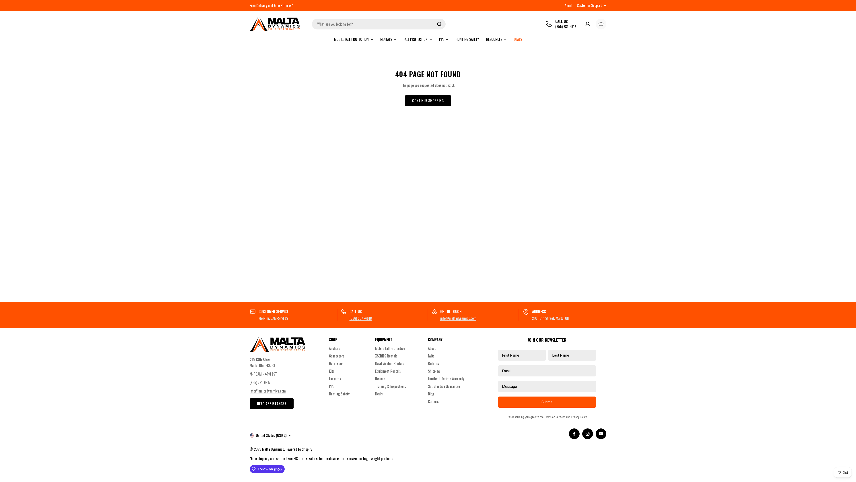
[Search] (439, 24)
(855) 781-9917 (565, 26)
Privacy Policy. (579, 416)
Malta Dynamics (273, 449)
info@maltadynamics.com (458, 318)
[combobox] (379, 24)
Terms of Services (554, 416)
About (568, 5)
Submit (546, 402)
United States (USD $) (271, 435)
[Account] (587, 24)
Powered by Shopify (299, 449)
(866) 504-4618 (361, 318)
